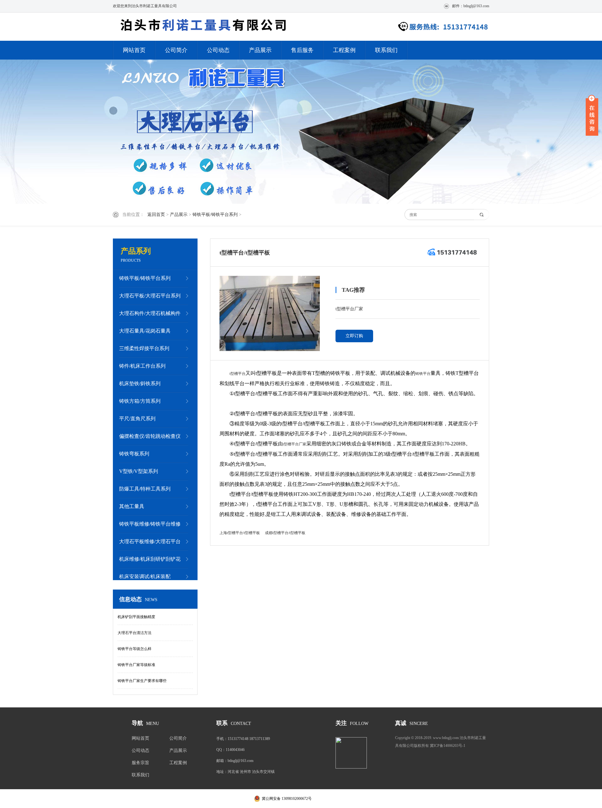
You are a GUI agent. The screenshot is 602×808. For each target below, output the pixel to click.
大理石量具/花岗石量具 (145, 330)
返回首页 (156, 214)
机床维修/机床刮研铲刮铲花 (150, 559)
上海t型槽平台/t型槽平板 (239, 533)
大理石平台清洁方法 (134, 633)
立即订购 (354, 335)
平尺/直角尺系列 (137, 418)
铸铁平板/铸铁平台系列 (215, 214)
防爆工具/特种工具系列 (145, 488)
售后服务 (302, 50)
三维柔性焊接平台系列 (144, 348)
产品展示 (260, 50)
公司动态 (218, 50)
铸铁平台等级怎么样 (134, 649)
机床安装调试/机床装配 (145, 576)
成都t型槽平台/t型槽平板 (285, 533)
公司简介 (176, 50)
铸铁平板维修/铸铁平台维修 (150, 524)
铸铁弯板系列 (134, 453)
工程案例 (344, 50)
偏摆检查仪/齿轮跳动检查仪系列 (150, 439)
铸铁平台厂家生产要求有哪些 (142, 681)
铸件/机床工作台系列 (142, 366)
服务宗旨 (140, 762)
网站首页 (134, 50)
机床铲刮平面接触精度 (136, 617)
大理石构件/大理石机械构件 (150, 313)
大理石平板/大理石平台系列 (150, 295)
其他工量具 (131, 506)
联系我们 (386, 50)
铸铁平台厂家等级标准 (136, 665)
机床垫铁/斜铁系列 (140, 383)
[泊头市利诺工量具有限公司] (202, 26)
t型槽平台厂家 (349, 309)
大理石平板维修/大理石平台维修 (150, 544)
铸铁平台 (422, 373)
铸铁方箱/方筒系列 (140, 401)
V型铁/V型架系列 (138, 471)
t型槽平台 (238, 373)
